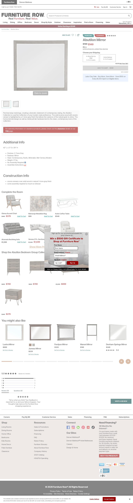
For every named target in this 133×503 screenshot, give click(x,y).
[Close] (129, 499)
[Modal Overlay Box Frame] (66, 251)
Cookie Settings (94, 499)
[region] (66, 499)
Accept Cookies (109, 499)
